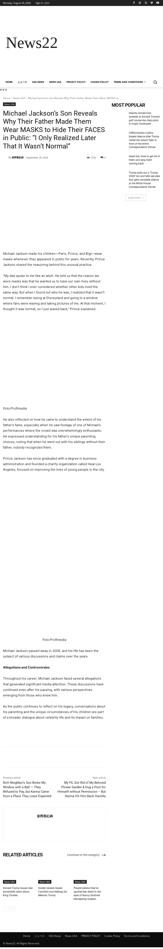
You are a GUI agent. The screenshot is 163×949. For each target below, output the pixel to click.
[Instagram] (140, 3)
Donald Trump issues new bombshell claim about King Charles (18, 892)
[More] (72, 168)
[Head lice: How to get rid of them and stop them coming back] (119, 160)
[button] (155, 82)
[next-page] (12, 909)
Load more (134, 197)
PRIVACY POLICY (90, 936)
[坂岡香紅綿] (5, 157)
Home (6, 98)
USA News (55, 936)
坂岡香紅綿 (18, 157)
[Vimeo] (151, 3)
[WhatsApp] (62, 168)
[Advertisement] (110, 43)
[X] (145, 3)
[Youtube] (157, 3)
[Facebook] (134, 3)
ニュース (39, 936)
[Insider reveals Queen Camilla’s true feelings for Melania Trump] (54, 872)
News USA (19, 98)
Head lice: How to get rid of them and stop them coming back (144, 160)
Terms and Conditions (137, 936)
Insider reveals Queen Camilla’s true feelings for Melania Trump (52, 892)
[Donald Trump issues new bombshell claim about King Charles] (19, 872)
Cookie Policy (112, 936)
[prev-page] (5, 909)
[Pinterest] (52, 168)
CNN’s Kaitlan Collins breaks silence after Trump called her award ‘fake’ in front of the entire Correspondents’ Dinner (144, 140)
